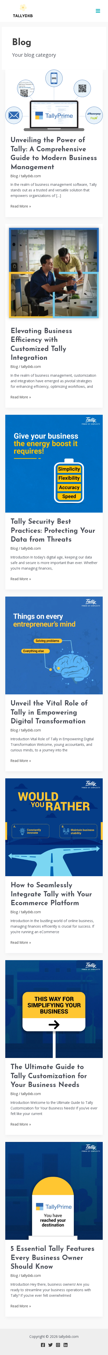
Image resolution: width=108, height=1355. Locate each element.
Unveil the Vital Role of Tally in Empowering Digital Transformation (49, 712)
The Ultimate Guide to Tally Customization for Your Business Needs (49, 1076)
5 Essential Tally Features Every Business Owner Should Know (52, 1258)
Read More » (21, 206)
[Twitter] (50, 1345)
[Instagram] (58, 1345)
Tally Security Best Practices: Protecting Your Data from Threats (53, 530)
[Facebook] (43, 1345)
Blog (14, 175)
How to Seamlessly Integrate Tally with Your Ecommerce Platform (51, 894)
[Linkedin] (65, 1345)
